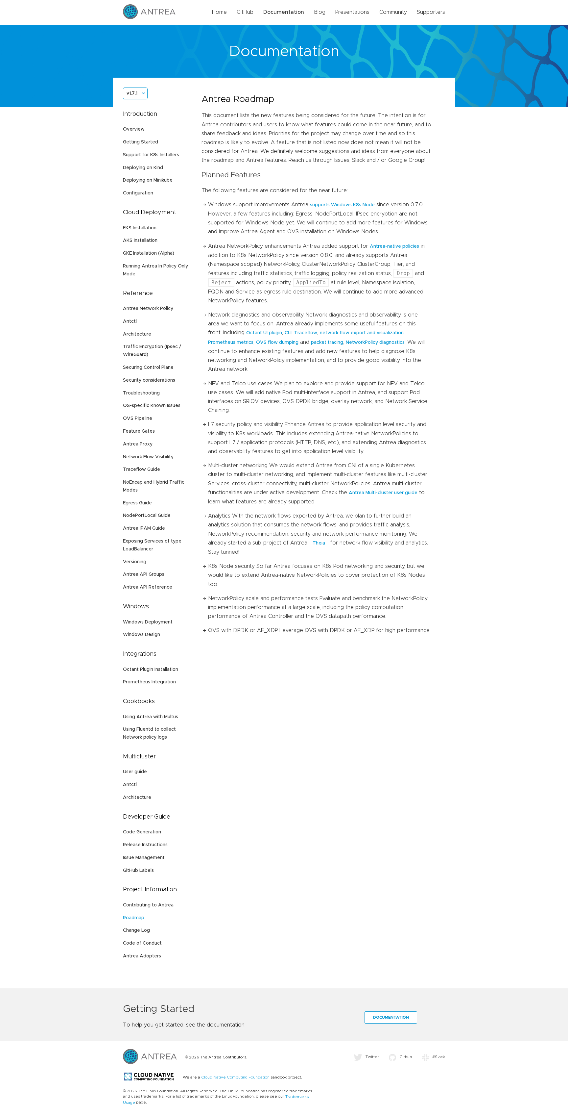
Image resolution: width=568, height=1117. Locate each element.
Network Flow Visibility (148, 457)
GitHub (245, 12)
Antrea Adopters (142, 956)
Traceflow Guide (141, 469)
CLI (288, 333)
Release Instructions (145, 845)
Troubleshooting (141, 393)
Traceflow (305, 333)
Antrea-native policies (394, 246)
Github (405, 1057)
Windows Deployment (148, 622)
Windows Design (141, 634)
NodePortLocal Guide (147, 515)
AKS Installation (140, 240)
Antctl (130, 321)
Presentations (352, 12)
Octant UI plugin (264, 333)
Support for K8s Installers (151, 155)
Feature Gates (139, 431)
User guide (135, 772)
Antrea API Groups (143, 574)
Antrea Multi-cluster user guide (383, 493)
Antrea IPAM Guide (144, 528)
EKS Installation (139, 228)
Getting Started (140, 142)
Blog (319, 12)
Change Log (136, 930)
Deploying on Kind (143, 167)
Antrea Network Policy (148, 308)
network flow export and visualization (362, 333)
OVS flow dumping (277, 342)
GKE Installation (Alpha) (148, 253)
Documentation (283, 12)
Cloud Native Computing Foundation (235, 1077)
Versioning (134, 562)
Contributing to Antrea (148, 905)
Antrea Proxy (138, 444)
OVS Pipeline (137, 418)
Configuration (138, 193)
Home (219, 12)
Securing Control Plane (148, 367)
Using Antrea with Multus (150, 717)
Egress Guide (137, 503)
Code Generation (142, 832)
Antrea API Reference (147, 587)
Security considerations (149, 380)
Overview (134, 129)
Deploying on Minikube (148, 180)
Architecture (137, 334)
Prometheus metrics (230, 342)
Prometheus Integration (149, 682)
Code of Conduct (142, 943)
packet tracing (327, 342)
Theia (319, 543)
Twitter (372, 1057)
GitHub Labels (138, 870)
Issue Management (144, 857)
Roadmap (133, 918)
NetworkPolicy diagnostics (375, 342)
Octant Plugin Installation (150, 669)
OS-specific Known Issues (151, 405)
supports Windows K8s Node (342, 205)
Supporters (431, 12)
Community (393, 12)
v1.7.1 (132, 93)
